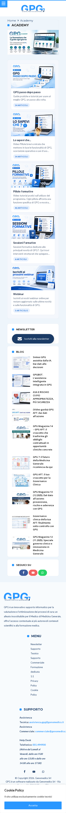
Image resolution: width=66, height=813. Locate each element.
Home (11, 20)
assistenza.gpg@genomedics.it (46, 722)
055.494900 (39, 744)
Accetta (33, 805)
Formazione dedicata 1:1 (37, 672)
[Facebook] (23, 573)
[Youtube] (33, 573)
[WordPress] (42, 573)
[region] (33, 798)
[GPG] (33, 4)
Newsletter (36, 644)
